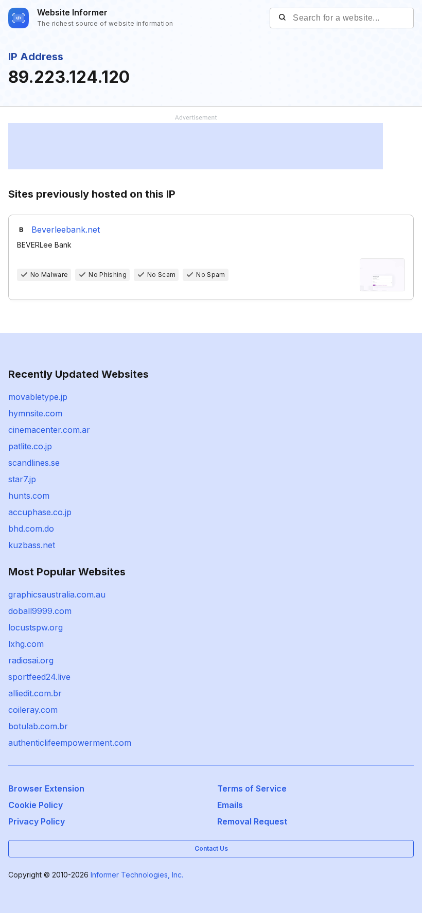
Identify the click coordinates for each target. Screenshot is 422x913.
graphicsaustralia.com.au (57, 594)
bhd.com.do (31, 528)
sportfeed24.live (39, 677)
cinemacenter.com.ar (49, 430)
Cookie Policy (35, 805)
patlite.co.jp (30, 446)
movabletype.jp (37, 397)
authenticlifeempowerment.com (69, 743)
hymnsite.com (35, 413)
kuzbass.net (31, 545)
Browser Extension (46, 788)
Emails (230, 805)
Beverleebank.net (65, 229)
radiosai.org (31, 660)
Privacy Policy (36, 821)
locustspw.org (35, 627)
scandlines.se (34, 463)
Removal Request (252, 821)
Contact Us (211, 848)
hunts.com (28, 495)
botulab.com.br (38, 726)
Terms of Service (252, 788)
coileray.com (33, 710)
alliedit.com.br (35, 693)
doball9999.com (40, 611)
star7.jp (22, 479)
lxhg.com (26, 644)
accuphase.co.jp (40, 512)
